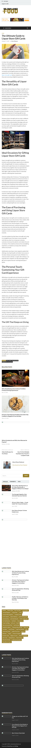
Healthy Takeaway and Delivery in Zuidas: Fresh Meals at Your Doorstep (20, 598)
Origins (9, 633)
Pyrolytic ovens (6, 635)
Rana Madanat (15, 41)
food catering (20, 620)
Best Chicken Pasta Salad (18, 733)
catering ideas (25, 610)
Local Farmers (11, 629)
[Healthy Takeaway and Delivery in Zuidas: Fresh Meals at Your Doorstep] (6, 597)
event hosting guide (23, 616)
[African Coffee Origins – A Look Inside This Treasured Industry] (6, 502)
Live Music (5, 629)
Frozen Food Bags (6, 623)
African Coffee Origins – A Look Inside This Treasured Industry (20, 503)
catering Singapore (6, 612)
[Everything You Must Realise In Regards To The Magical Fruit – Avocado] (6, 724)
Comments (13, 481)
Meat (26, 629)
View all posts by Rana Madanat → (19, 465)
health (17, 623)
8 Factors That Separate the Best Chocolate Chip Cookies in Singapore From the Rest (15, 415)
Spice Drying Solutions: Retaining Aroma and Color (20, 589)
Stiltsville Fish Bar (6, 639)
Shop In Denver (19, 637)
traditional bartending (16, 639)
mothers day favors (16, 631)
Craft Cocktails (6, 616)
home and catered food (7, 625)
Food (3, 33)
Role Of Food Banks (23, 635)
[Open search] (27, 28)
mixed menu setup (6, 631)
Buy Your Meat (17, 610)
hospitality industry (7, 627)
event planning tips (14, 618)
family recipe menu (24, 618)
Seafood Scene (12, 637)
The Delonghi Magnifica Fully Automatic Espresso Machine (19, 495)
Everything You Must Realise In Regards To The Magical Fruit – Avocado (20, 726)
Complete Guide (18, 614)
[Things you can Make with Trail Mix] (6, 716)
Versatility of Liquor (7, 361)
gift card (8, 360)
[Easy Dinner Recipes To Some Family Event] (6, 510)
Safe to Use (5, 637)
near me (23, 631)
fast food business (6, 620)
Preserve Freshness (17, 633)
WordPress (9, 746)
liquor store (15, 360)
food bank (14, 620)
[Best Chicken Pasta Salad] (6, 733)
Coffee (20, 612)
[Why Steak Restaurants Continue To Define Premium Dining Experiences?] (15, 378)
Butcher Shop (10, 610)
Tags (19, 481)
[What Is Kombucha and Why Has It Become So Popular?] (15, 430)
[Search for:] (15, 475)
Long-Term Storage (20, 629)
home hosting (16, 625)
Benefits (4, 610)
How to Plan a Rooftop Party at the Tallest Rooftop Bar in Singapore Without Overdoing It (20, 487)
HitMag (16, 746)
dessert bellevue (13, 616)
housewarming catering (17, 627)
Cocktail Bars (15, 612)
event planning (6, 618)
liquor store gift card (7, 75)
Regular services (14, 635)
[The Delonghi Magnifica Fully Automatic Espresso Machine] (6, 494)
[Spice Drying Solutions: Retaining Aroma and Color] (6, 589)
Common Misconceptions (8, 614)
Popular (5, 481)
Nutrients (5, 633)
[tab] (5, 481)
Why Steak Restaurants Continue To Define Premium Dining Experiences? (14, 389)
